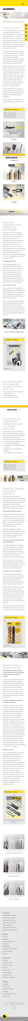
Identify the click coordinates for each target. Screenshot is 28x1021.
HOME (4, 21)
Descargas (5, 939)
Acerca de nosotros (7, 965)
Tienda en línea (7, 986)
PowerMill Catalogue (11, 115)
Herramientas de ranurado (9, 927)
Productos (9, 21)
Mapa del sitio (6, 996)
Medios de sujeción (8, 925)
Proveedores (6, 944)
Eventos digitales (7, 972)
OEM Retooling (6, 946)
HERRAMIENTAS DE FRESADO (14, 873)
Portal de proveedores (8, 989)
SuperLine (8, 368)
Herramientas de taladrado (9, 915)
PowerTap (8, 645)
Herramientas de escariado (9, 922)
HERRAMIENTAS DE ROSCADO (14, 896)
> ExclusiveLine (14, 160)
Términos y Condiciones (9, 977)
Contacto (5, 936)
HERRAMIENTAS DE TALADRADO (14, 850)
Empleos (5, 967)
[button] (4, 1016)
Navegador (5, 984)
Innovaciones (6, 970)
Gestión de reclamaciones (9, 993)
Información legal (7, 975)
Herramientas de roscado (9, 920)
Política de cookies (7, 963)
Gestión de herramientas (9, 941)
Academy (5, 953)
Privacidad (5, 960)
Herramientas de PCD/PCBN (10, 930)
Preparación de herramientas (10, 948)
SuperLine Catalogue (11, 117)
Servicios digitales (7, 951)
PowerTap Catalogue (11, 113)
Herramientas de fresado (9, 918)
